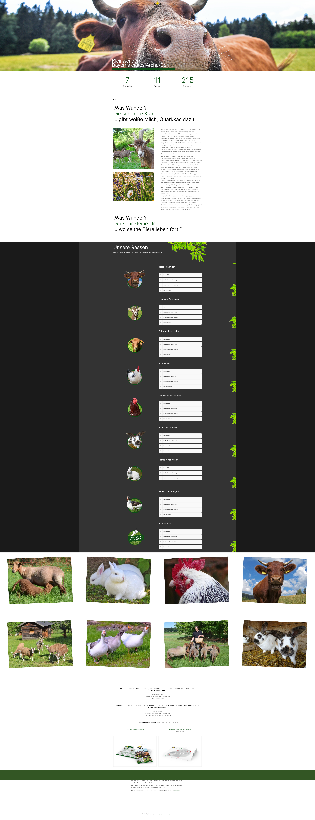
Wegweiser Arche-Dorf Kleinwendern (180, 729)
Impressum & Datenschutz (165, 814)
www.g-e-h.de (178, 791)
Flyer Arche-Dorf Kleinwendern (135, 729)
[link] (180, 275)
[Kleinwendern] (157, 4)
